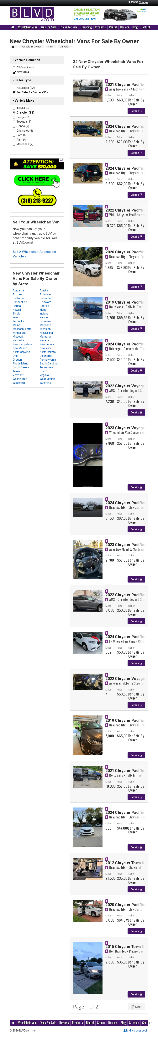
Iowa (15, 317)
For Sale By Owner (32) (32, 92)
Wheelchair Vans (27, 27)
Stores (101, 1022)
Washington (20, 378)
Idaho (43, 309)
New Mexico (20, 348)
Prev (75, 14)
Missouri (18, 336)
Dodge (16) (23, 117)
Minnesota (19, 332)
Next (143, 14)
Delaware (45, 302)
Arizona (17, 294)
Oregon (17, 359)
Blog (135, 27)
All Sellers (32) (26, 88)
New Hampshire (22, 344)
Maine (16, 325)
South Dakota (21, 367)
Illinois (16, 313)
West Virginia (47, 378)
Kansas (44, 317)
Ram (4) (22, 139)
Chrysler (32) (25, 112)
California (18, 298)
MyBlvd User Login (137, 1030)
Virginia (44, 375)
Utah (42, 371)
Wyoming (45, 382)
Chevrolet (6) (25, 130)
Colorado (45, 298)
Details (135, 111)
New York (45, 348)
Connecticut (20, 302)
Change (143, 2)
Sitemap (134, 1022)
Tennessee (46, 367)
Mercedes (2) (25, 144)
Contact (145, 27)
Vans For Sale (48, 27)
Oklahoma (46, 355)
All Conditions (25, 67)
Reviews (64, 1022)
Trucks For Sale (68, 27)
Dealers (124, 27)
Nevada (44, 340)
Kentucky (18, 321)
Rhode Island (20, 363)
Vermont (18, 375)
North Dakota (48, 352)
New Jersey (47, 344)
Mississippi (46, 332)
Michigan (45, 328)
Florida (17, 305)
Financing (86, 27)
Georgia (44, 305)
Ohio (15, 355)
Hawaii (17, 309)
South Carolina (49, 363)
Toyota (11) (24, 121)
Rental (113, 27)
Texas (16, 371)
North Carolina (21, 352)
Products (100, 27)
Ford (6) (22, 135)
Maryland (45, 325)
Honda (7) (23, 126)
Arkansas (45, 294)
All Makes (23, 108)
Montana (45, 336)
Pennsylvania (48, 359)
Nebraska (18, 340)
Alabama (18, 290)
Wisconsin (19, 382)
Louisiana (45, 321)
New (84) (23, 72)
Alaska (44, 290)
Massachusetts (22, 328)
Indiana (44, 313)
